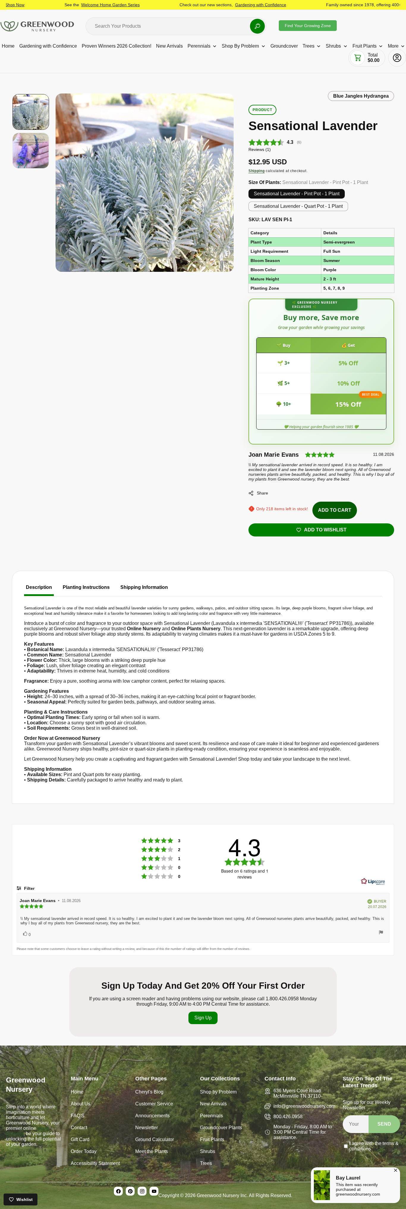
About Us (80, 1104)
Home (77, 1092)
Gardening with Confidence (224, 4)
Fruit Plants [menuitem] (365, 46)
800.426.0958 (288, 1116)
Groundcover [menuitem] (284, 46)
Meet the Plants (151, 1152)
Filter (28, 888)
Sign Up (203, 1017)
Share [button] (262, 493)
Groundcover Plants (221, 1128)
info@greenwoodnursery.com (304, 1106)
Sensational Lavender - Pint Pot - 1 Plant (296, 193)
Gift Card (80, 1140)
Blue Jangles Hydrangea (361, 96)
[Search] (257, 26)
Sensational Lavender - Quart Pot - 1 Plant (298, 206)
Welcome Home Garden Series (74, 4)
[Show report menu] (381, 933)
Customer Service (154, 1104)
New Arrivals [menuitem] (169, 46)
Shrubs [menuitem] (333, 46)
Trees (206, 1164)
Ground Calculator (154, 1140)
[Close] (395, 1169)
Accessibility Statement (95, 1164)
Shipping (256, 171)
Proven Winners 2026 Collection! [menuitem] (116, 46)
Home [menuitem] (8, 46)
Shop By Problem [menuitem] (240, 46)
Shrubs (207, 1152)
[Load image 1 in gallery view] (30, 112)
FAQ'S (77, 1116)
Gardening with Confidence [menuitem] (48, 46)
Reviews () (259, 149)
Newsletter (146, 1128)
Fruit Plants (212, 1140)
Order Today (84, 1152)
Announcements (152, 1116)
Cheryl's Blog (149, 1092)
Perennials (211, 1116)
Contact (79, 1128)
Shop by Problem (218, 1092)
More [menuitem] (393, 46)
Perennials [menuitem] (199, 46)
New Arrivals (213, 1104)
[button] (357, 57)
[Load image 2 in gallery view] (30, 151)
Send (384, 1124)
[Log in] (397, 58)
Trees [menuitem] (308, 46)
